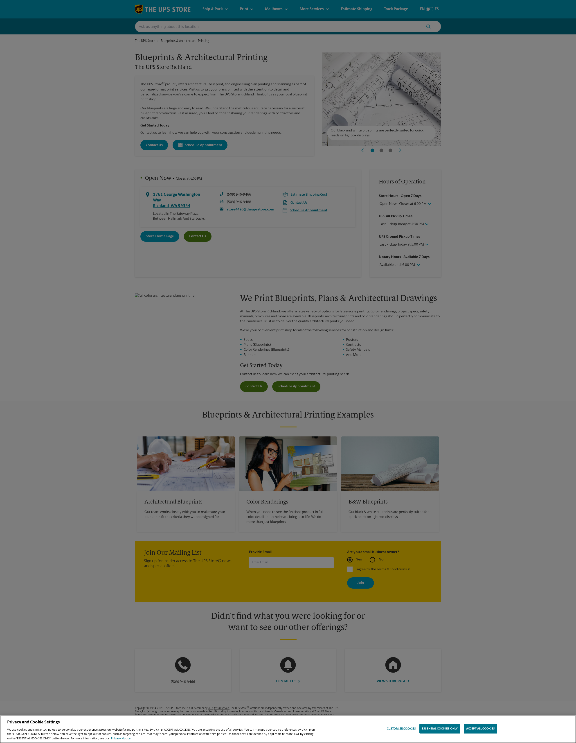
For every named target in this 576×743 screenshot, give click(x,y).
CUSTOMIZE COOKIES (401, 728)
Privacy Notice (120, 738)
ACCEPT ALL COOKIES (480, 728)
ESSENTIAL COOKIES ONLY (440, 728)
